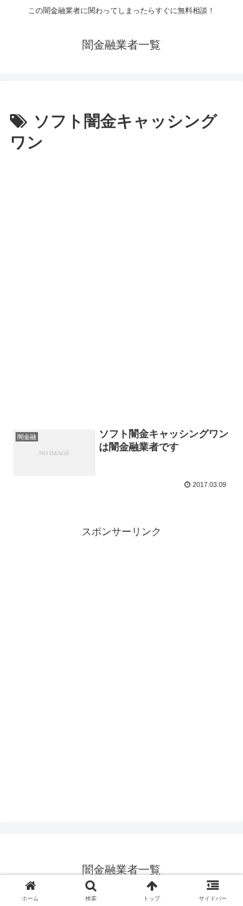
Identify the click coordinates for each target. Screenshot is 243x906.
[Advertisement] (121, 285)
